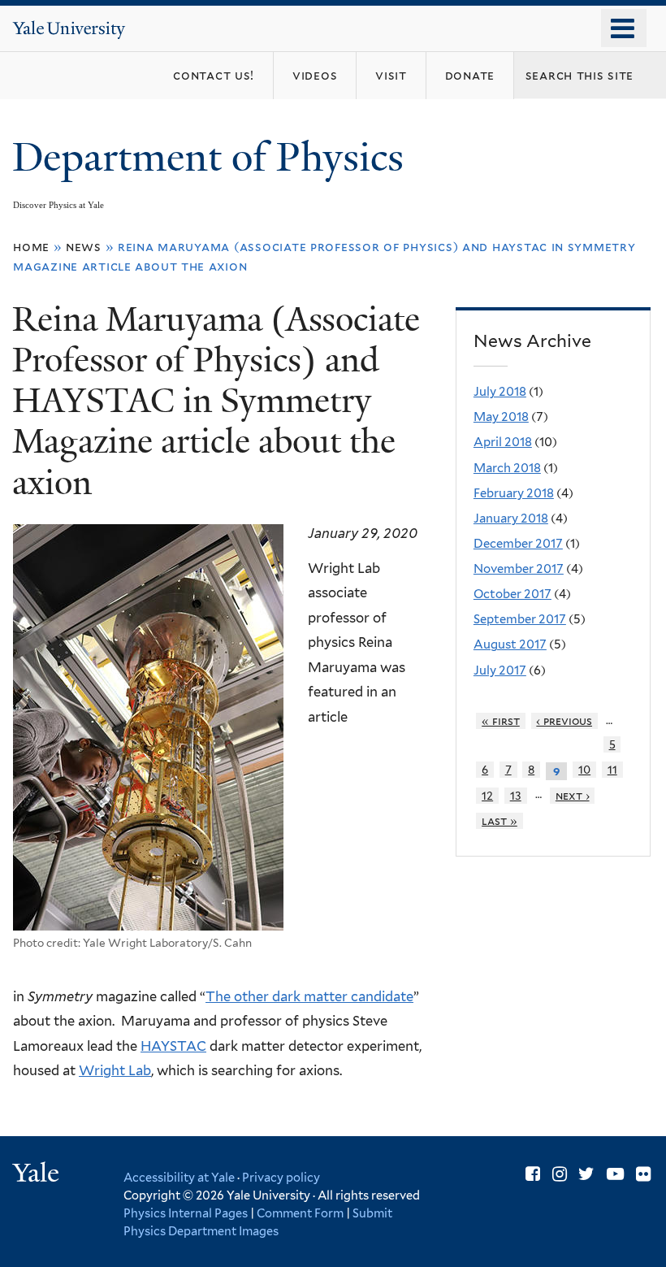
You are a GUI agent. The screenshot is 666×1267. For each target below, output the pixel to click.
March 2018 (507, 468)
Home (31, 246)
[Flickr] (643, 1173)
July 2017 (500, 670)
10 (584, 769)
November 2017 (519, 569)
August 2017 (510, 644)
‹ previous (564, 720)
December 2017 (518, 543)
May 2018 (501, 417)
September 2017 (520, 619)
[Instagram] (559, 1173)
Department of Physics (212, 157)
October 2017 (512, 594)
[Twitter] (586, 1173)
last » (499, 820)
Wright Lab (115, 1070)
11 (612, 769)
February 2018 (514, 493)
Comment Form (300, 1213)
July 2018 (500, 391)
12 (487, 795)
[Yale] (38, 1175)
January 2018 (511, 518)
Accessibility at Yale (179, 1177)
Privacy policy (281, 1177)
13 (515, 795)
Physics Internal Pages (185, 1213)
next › (573, 795)
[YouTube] (615, 1173)
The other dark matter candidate (309, 996)
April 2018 (503, 442)
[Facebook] (532, 1173)
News (84, 246)
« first (501, 720)
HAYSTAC (173, 1046)
